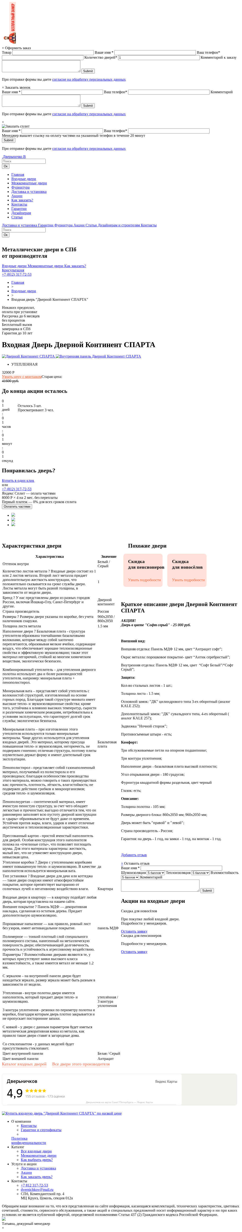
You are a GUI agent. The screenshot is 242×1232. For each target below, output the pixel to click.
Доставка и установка (29, 192)
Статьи (17, 217)
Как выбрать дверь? (37, 1160)
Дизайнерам (21, 213)
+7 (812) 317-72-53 (16, 274)
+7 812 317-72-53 (34, 1185)
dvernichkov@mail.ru (37, 1190)
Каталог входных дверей (24, 1064)
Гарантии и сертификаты (41, 1130)
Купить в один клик (18, 481)
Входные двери (23, 179)
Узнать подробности (144, 580)
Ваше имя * (104, 52)
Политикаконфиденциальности (28, 1140)
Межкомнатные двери (29, 183)
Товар (6, 52)
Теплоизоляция (178, 873)
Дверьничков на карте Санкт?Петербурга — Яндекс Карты (119, 1102)
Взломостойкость (224, 873)
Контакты (19, 204)
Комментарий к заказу (219, 57)
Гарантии (19, 209)
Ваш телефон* (208, 52)
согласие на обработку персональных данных (89, 79)
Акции (16, 196)
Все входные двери (36, 1151)
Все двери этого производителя (81, 1064)
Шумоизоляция (133, 873)
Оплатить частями (17, 506)
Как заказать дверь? (36, 1177)
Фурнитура (20, 187)
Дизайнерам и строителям (119, 225)
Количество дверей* (100, 57)
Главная (17, 175)
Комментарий (222, 92)
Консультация (13, 270)
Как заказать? (22, 200)
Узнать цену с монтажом (22, 377)
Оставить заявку (134, 931)
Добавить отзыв (134, 855)
